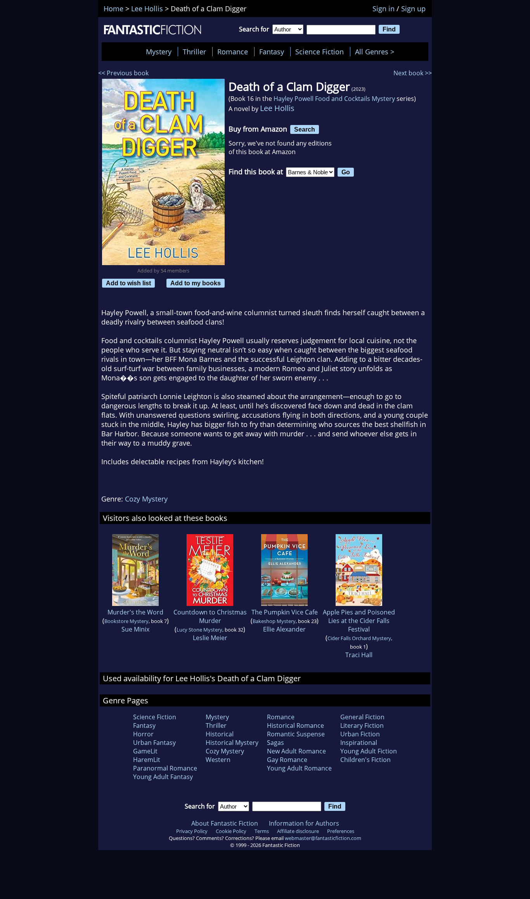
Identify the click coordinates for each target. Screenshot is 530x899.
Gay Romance (287, 759)
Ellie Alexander (284, 629)
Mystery (158, 51)
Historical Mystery (232, 742)
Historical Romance (295, 725)
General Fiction (362, 717)
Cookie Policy (231, 831)
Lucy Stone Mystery (199, 629)
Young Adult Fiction (368, 751)
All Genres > (376, 51)
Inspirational (358, 742)
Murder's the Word (135, 612)
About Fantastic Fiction (224, 823)
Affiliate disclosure (298, 831)
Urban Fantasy (154, 742)
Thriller (194, 51)
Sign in (383, 8)
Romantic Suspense (296, 734)
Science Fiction (319, 51)
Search (304, 129)
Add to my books (195, 282)
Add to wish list (128, 282)
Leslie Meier (210, 637)
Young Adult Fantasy (163, 776)
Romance (232, 51)
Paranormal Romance (165, 768)
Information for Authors (304, 823)
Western (218, 759)
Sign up (413, 8)
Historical (220, 734)
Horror (143, 734)
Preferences (340, 831)
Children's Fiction (365, 759)
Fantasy (271, 51)
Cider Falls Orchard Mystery (359, 638)
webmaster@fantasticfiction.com (323, 838)
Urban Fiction (360, 734)
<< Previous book (123, 73)
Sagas (275, 742)
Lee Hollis (277, 108)
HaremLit (146, 759)
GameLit (145, 751)
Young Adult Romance (299, 768)
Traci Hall (358, 655)
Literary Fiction (362, 725)
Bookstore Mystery (126, 621)
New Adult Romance (296, 751)
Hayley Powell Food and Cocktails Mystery (334, 98)
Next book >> (412, 73)
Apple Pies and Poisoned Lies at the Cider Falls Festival (359, 620)
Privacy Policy (192, 831)
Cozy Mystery (146, 498)
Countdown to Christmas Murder (210, 616)
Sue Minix (135, 629)
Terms (262, 831)
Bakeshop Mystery (274, 621)
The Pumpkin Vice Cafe (284, 612)
